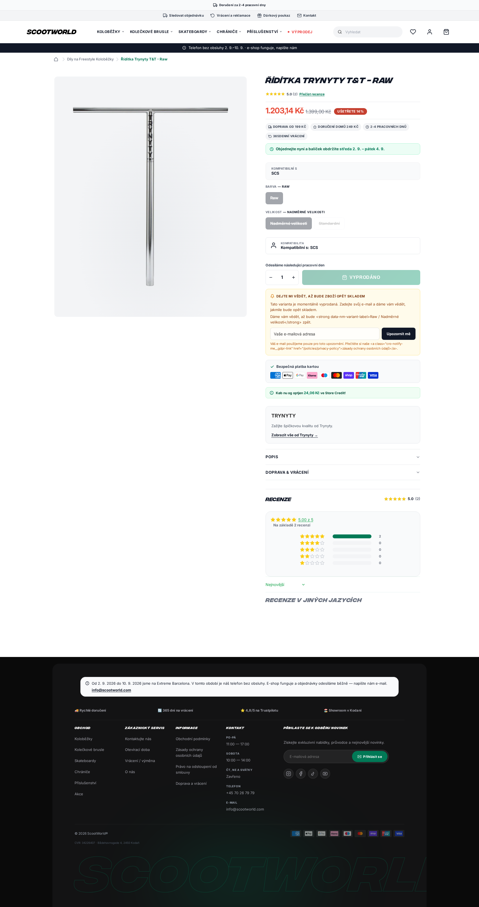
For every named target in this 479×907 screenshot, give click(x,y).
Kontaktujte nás (138, 739)
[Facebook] (301, 774)
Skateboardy (85, 760)
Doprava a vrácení (191, 783)
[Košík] (446, 32)
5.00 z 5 (305, 519)
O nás (130, 772)
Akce (79, 794)
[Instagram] (289, 774)
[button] (312, 536)
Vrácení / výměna (140, 760)
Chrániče (82, 772)
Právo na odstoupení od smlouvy (196, 769)
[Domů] (56, 59)
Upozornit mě (399, 334)
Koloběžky (83, 739)
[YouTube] (325, 774)
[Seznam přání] (413, 32)
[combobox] (371, 32)
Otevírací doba (137, 749)
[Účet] (430, 32)
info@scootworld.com (111, 690)
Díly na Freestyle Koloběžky (90, 59)
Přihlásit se (372, 757)
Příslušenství (85, 783)
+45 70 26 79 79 (240, 793)
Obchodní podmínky (193, 739)
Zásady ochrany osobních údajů (189, 752)
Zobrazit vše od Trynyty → (294, 435)
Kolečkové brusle (89, 749)
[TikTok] (313, 774)
